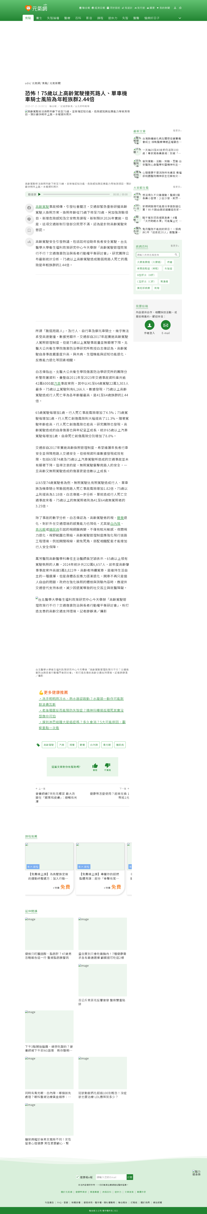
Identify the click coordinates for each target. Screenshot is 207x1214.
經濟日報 (99, 7)
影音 (89, 18)
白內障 (115, 523)
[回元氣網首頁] (40, 8)
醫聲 (136, 18)
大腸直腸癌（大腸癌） (150, 262)
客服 (66, 1202)
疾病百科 (106, 1192)
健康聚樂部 (81, 1192)
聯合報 (86, 7)
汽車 (57, 383)
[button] (180, 17)
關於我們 (145, 1202)
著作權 (98, 1202)
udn (27, 83)
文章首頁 (129, 1192)
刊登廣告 (49, 1202)
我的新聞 (164, 7)
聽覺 (120, 517)
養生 (39, 18)
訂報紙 (134, 1202)
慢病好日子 (152, 18)
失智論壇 (53, 18)
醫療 (67, 18)
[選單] (180, 7)
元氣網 (36, 83)
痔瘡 (169, 262)
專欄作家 (141, 1192)
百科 (78, 18)
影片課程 (32, 867)
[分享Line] (29, 219)
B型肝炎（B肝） (146, 275)
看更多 (177, 130)
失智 (125, 18)
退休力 (112, 18)
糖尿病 (54, 529)
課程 (100, 18)
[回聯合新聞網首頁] (28, 8)
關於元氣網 (66, 1192)
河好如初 (114, 7)
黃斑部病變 (143, 288)
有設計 (128, 7)
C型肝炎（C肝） (146, 281)
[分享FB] (29, 208)
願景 (152, 7)
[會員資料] (175, 7)
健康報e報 (86, 1177)
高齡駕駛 (42, 206)
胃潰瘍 (164, 281)
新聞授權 (76, 1202)
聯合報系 (122, 1202)
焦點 (28, 18)
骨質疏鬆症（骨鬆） (148, 268)
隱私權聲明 (109, 1202)
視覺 (72, 744)
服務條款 (88, 1202)
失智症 (168, 268)
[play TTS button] (39, 194)
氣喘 (156, 288)
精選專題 (94, 1192)
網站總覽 (157, 1202)
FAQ (59, 1202)
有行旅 (141, 7)
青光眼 (41, 529)
